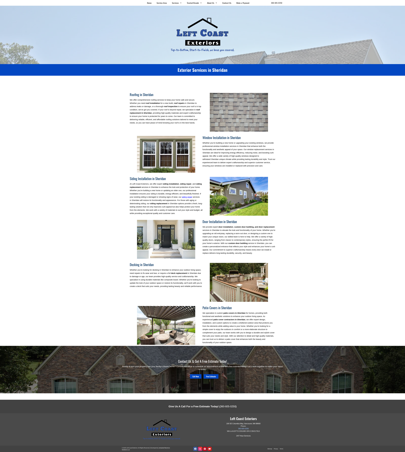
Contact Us (226, 2)
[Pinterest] (205, 449)
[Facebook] (195, 449)
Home (149, 2)
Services (175, 2)
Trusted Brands (193, 2)
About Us (210, 2)
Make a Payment (242, 2)
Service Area (162, 2)
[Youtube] (209, 449)
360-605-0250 (228, 406)
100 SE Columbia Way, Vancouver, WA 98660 (243, 423)
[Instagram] (200, 449)
